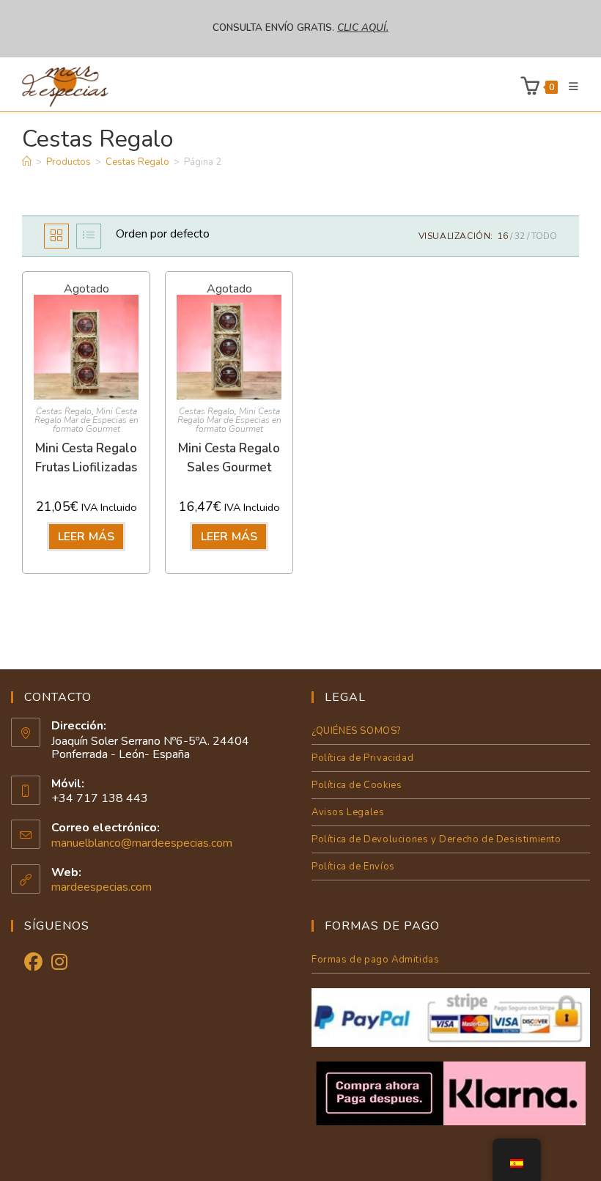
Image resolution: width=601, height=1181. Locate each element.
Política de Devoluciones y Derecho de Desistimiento (436, 839)
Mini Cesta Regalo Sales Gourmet (229, 458)
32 (520, 236)
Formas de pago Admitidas (375, 959)
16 (503, 236)
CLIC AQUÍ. (362, 27)
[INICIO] (27, 162)
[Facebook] (33, 962)
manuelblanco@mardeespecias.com (141, 843)
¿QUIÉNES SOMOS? (356, 730)
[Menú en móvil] (568, 86)
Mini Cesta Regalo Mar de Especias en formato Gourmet (86, 420)
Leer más (86, 537)
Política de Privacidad (362, 758)
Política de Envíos (353, 866)
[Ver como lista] (88, 236)
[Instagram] (59, 962)
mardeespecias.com (101, 887)
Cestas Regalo (64, 411)
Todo (544, 236)
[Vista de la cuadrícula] (56, 236)
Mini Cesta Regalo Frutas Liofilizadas (86, 458)
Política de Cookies (356, 785)
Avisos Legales (347, 812)
